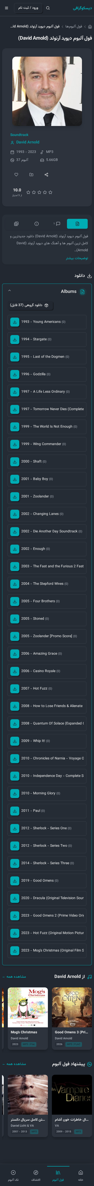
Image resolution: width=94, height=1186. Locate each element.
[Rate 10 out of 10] (50, 192)
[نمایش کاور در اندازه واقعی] (47, 91)
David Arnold (27, 143)
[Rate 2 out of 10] (28, 192)
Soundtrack (19, 135)
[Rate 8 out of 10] (44, 192)
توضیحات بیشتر (77, 258)
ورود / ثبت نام (28, 8)
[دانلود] (14, 322)
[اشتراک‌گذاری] (46, 175)
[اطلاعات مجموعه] (37, 224)
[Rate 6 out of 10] (39, 192)
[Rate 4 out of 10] (33, 192)
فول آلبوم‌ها (73, 26)
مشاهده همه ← (14, 976)
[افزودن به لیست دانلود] (31, 175)
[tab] (77, 224)
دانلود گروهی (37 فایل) (26, 305)
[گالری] (16, 224)
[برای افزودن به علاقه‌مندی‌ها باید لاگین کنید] (16, 175)
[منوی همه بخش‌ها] (6, 7)
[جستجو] (47, 7)
